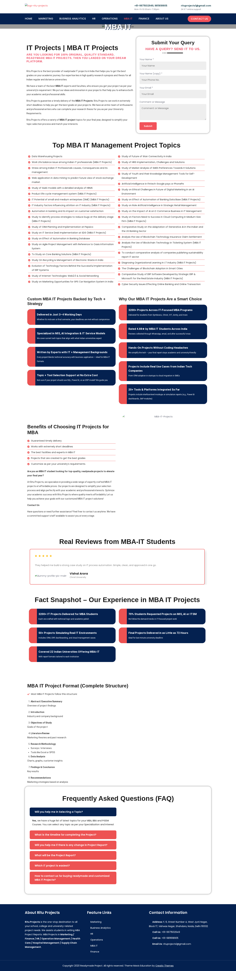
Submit (148, 126)
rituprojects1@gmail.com (171, 944)
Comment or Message (152, 102)
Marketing (46, 18)
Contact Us (199, 19)
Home (28, 18)
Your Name (147, 59)
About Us (162, 18)
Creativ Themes (164, 965)
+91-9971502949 (166, 932)
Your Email (146, 87)
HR (94, 18)
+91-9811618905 (165, 938)
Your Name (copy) (151, 73)
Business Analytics (72, 18)
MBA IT (128, 18)
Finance (144, 18)
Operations (110, 18)
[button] (73, 812)
